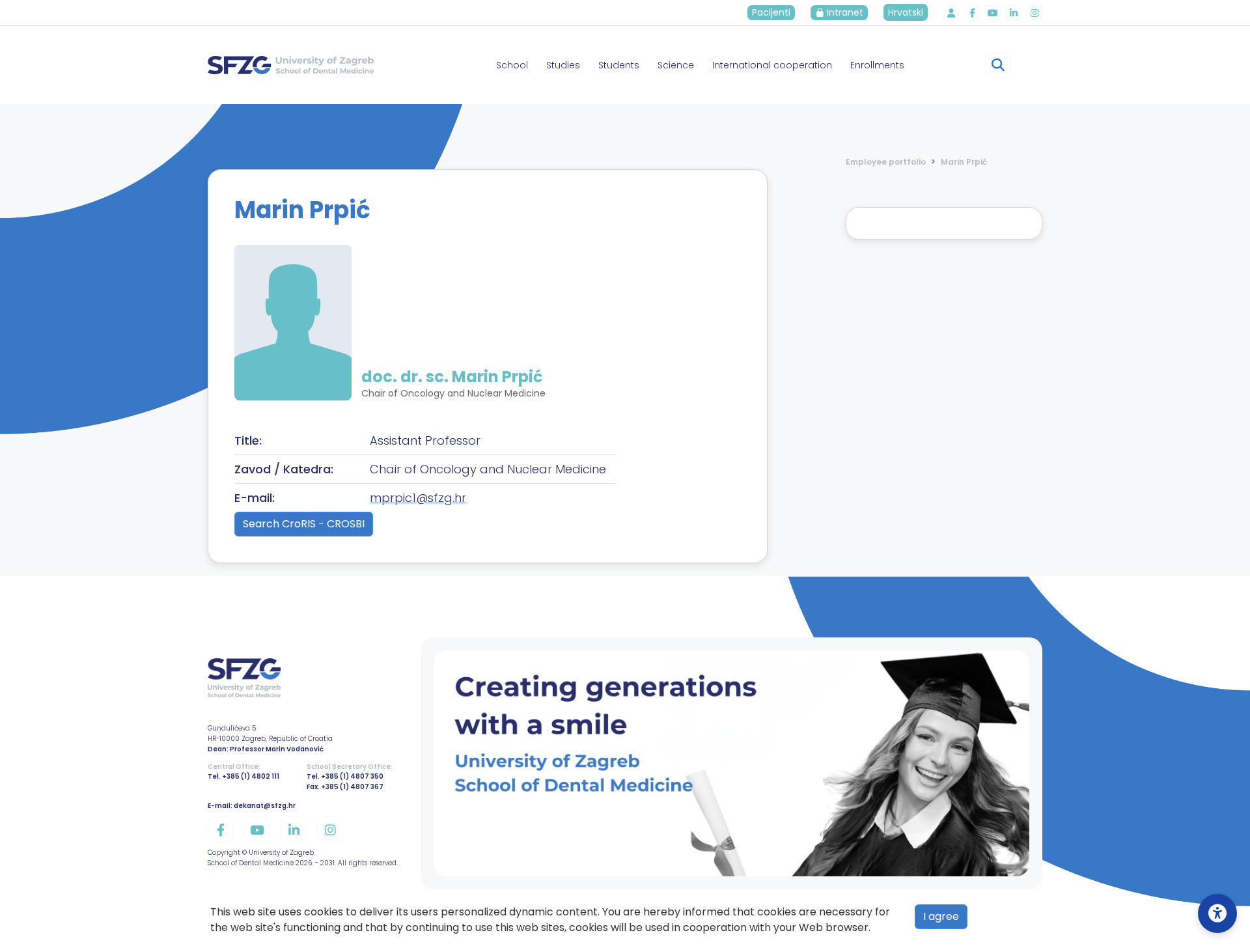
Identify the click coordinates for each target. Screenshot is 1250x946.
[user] (951, 13)
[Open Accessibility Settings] (1217, 913)
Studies (563, 65)
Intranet (843, 12)
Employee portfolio (886, 161)
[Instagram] (1034, 13)
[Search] (998, 65)
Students (618, 65)
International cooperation (772, 65)
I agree (941, 916)
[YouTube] (993, 13)
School (512, 65)
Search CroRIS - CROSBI (304, 523)
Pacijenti (771, 12)
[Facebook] (972, 13)
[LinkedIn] (1013, 13)
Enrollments (877, 65)
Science (676, 65)
